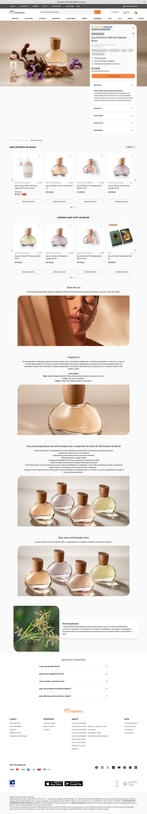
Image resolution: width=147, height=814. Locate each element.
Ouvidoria (46, 730)
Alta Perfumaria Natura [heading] (22, 182)
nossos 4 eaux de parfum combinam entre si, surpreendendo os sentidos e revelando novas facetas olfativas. (73, 542)
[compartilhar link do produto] (133, 33)
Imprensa (75, 749)
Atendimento (56, 6)
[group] (71, 2)
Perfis (45, 6)
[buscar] (97, 12)
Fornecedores (129, 733)
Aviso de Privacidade (79, 723)
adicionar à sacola (28, 201)
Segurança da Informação (18, 736)
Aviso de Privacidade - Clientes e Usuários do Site (89, 726)
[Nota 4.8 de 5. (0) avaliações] (108, 27)
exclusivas (82, 2)
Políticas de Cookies (79, 739)
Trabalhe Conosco (16, 733)
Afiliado (35, 6)
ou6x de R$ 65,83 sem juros (100, 71)
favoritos (115, 12)
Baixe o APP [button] (70, 6)
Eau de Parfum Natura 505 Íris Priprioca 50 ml (103, 44)
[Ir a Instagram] (102, 767)
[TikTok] (113, 767)
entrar (127, 12)
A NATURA (13, 719)
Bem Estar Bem (15, 723)
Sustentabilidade (15, 726)
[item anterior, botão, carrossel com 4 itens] (37, 2)
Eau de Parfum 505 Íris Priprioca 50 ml (108, 39)
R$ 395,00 (95, 68)
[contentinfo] (39, 183)
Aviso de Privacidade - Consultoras (84, 730)
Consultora (24, 6)
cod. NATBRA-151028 (97, 46)
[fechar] (144, 2)
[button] (133, 28)
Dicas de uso (73, 287)
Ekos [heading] (109, 253)
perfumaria (18, 140)
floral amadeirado (70, 624)
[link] (28, 187)
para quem (26, 140)
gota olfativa (98, 116)
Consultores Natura (130, 723)
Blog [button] (78, 6)
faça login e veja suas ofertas (67, 2)
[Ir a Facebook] (96, 767)
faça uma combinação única (73, 537)
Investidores (128, 730)
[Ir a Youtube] (119, 767)
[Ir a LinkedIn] (135, 767)
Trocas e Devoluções (79, 742)
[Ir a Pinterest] (124, 767)
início (11, 140)
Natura (13, 6)
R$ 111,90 (18, 192)
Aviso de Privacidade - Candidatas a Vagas (86, 733)
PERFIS (126, 719)
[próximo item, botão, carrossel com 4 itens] (106, 2)
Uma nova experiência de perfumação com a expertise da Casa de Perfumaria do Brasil (73, 446)
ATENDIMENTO (48, 719)
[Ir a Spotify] (130, 767)
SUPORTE (75, 719)
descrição (97, 85)
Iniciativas (13, 730)
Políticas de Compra (79, 746)
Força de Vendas (130, 726)
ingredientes (98, 130)
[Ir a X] (107, 767)
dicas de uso (98, 123)
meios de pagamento (18, 765)
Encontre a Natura (131, 6)
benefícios (98, 108)
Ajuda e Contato (48, 726)
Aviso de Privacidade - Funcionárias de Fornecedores (90, 736)
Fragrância (73, 357)
